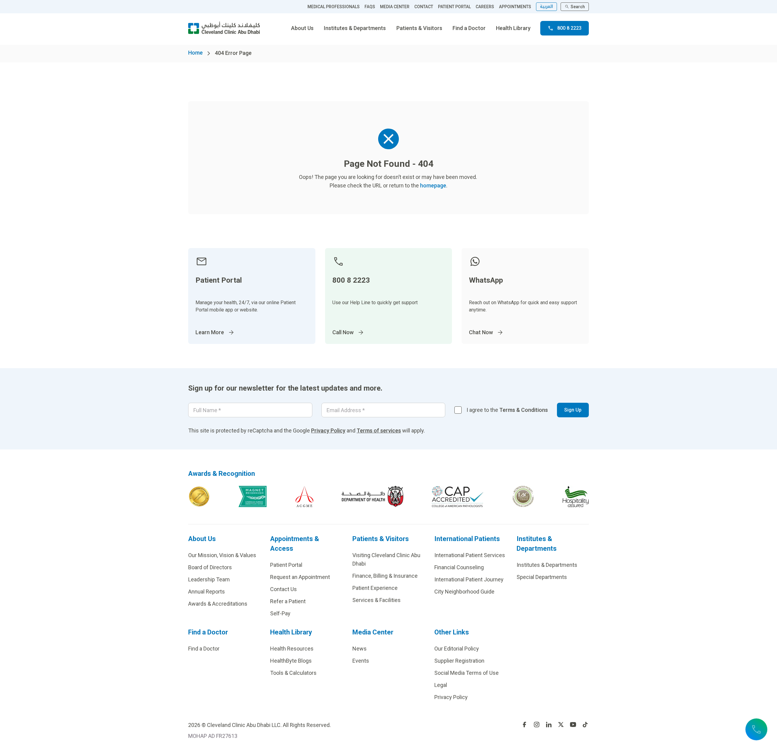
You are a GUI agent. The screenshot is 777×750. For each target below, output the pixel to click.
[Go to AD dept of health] (372, 496)
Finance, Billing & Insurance (385, 576)
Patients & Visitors (419, 28)
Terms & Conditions (523, 410)
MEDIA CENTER (394, 6)
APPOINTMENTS (515, 6)
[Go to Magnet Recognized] (252, 496)
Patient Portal (286, 565)
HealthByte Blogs (291, 661)
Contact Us (283, 589)
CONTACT (423, 6)
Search (578, 6)
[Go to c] (523, 496)
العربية (546, 6)
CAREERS (485, 6)
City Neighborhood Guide (464, 591)
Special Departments (542, 577)
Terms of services (379, 430)
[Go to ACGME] (304, 496)
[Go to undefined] (524, 724)
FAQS (370, 6)
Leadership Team (209, 579)
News (359, 648)
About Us (302, 28)
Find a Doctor (469, 28)
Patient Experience (375, 588)
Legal (440, 685)
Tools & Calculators (293, 673)
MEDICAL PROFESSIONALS (333, 6)
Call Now (343, 332)
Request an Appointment (300, 577)
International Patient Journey (469, 579)
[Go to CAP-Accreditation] (458, 496)
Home (195, 52)
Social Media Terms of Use (466, 673)
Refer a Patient (288, 601)
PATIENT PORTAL (454, 6)
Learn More (209, 332)
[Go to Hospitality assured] (575, 496)
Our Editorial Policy (456, 648)
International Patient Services (469, 555)
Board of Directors (210, 567)
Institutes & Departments (355, 28)
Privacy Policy (328, 430)
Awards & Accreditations (217, 603)
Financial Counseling (459, 567)
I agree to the (507, 410)
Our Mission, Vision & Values (222, 555)
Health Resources (292, 648)
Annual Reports (206, 591)
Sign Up (573, 410)
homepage (433, 185)
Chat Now (481, 332)
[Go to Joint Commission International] (199, 496)
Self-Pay (280, 613)
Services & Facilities (376, 600)
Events (360, 661)
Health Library (513, 28)
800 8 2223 (569, 28)
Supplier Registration (459, 661)
